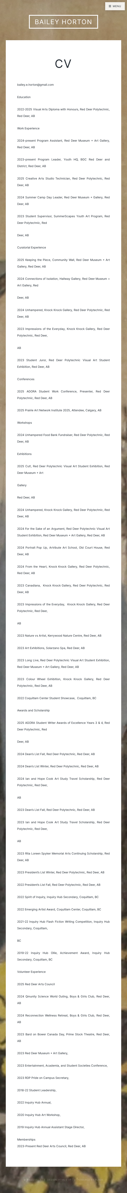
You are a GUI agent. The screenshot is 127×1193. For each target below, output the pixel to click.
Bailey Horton (63, 22)
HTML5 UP (64, 1179)
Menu (117, 6)
